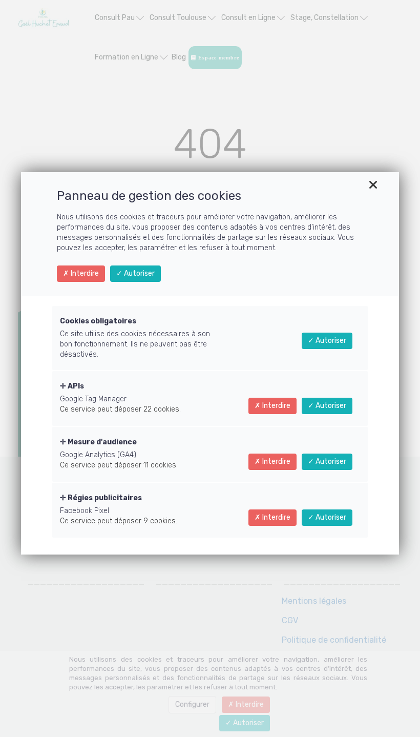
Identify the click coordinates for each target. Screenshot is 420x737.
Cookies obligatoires (98, 321)
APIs (75, 386)
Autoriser (138, 273)
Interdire (84, 273)
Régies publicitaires (104, 498)
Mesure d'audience (101, 442)
